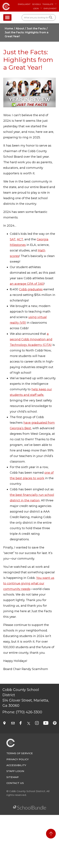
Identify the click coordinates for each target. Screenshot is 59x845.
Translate (47, 4)
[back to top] (51, 833)
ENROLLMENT (24, 4)
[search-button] (51, 17)
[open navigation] (7, 17)
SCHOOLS (36, 4)
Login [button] (36, 8)
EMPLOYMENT (50, 8)
